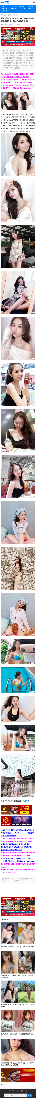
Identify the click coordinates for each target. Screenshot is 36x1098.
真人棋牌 (13, 9)
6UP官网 (4, 2)
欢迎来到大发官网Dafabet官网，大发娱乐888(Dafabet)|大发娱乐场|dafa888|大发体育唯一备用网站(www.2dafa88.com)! (17, 847)
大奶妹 (3, 1084)
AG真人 (21, 6)
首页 (2, 6)
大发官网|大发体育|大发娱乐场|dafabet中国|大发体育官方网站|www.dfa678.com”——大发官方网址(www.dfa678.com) (17, 832)
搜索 (29, 1095)
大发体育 (26, 801)
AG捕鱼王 (31, 6)
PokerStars (13, 6)
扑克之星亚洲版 (23, 1091)
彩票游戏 (22, 9)
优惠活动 (31, 9)
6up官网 (15, 1091)
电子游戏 (4, 9)
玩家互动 (4, 11)
